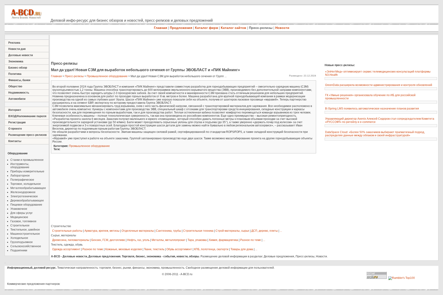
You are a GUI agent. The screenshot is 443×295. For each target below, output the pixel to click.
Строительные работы (67, 230)
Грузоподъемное (21, 242)
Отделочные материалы (138, 230)
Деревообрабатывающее (27, 200)
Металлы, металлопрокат (169, 240)
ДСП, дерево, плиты (264, 230)
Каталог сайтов (233, 28)
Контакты (14, 141)
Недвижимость (18, 92)
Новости (282, 28)
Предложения (181, 28)
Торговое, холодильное (25, 184)
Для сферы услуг (21, 213)
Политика (14, 74)
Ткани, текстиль (154, 249)
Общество (15, 86)
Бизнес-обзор (17, 67)
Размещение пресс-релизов (27, 135)
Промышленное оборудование (107, 76)
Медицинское (19, 217)
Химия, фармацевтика (223, 240)
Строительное (20, 225)
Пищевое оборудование (26, 204)
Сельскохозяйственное (25, 246)
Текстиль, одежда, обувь (67, 244)
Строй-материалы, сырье (232, 230)
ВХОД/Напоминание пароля (27, 116)
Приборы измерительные (27, 171)
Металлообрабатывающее (28, 188)
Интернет (14, 110)
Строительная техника (198, 230)
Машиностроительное (25, 233)
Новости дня (17, 49)
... (281, 230)
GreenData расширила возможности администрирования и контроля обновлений (378, 85)
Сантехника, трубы (168, 230)
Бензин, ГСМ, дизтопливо (108, 240)
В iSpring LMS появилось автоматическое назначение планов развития (372, 108)
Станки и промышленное (27, 159)
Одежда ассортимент (66, 249)
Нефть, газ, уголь (138, 240)
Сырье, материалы (63, 235)
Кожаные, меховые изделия (123, 249)
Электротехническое (24, 196)
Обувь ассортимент (179, 249)
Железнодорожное (23, 192)
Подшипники (18, 250)
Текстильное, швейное (25, 229)
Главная (160, 28)
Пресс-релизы (260, 28)
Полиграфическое (22, 179)
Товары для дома (241, 249)
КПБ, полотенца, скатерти (211, 249)
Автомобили (16, 98)
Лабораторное (20, 175)
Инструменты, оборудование (19, 165)
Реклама (14, 42)
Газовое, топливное (23, 221)
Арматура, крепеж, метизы (102, 230)
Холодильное (19, 238)
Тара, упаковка (197, 240)
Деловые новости (20, 55)
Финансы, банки (19, 80)
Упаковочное (18, 208)
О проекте (15, 128)
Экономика (15, 61)
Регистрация (17, 122)
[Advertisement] (134, 48)
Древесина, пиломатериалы (70, 240)
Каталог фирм (206, 28)
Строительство (61, 226)
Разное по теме (250, 240)
